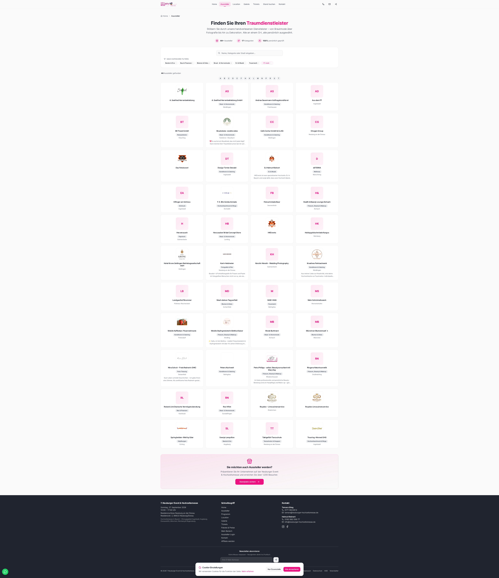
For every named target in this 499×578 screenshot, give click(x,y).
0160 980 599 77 (292, 519)
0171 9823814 (291, 510)
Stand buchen (269, 4)
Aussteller (225, 4)
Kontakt (282, 4)
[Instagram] (283, 526)
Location (236, 4)
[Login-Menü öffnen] (335, 4)
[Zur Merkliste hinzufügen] (200, 85)
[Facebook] (287, 526)
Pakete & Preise (228, 528)
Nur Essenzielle (274, 569)
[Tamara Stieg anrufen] (323, 4)
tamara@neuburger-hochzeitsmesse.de (301, 512)
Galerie (247, 4)
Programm (225, 514)
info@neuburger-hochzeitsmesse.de (300, 522)
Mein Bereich (226, 531)
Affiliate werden (228, 541)
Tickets (256, 4)
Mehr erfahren (248, 571)
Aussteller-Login (228, 534)
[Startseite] (169, 4)
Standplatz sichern (247, 482)
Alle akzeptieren (292, 569)
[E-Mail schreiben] (329, 4)
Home (214, 4)
